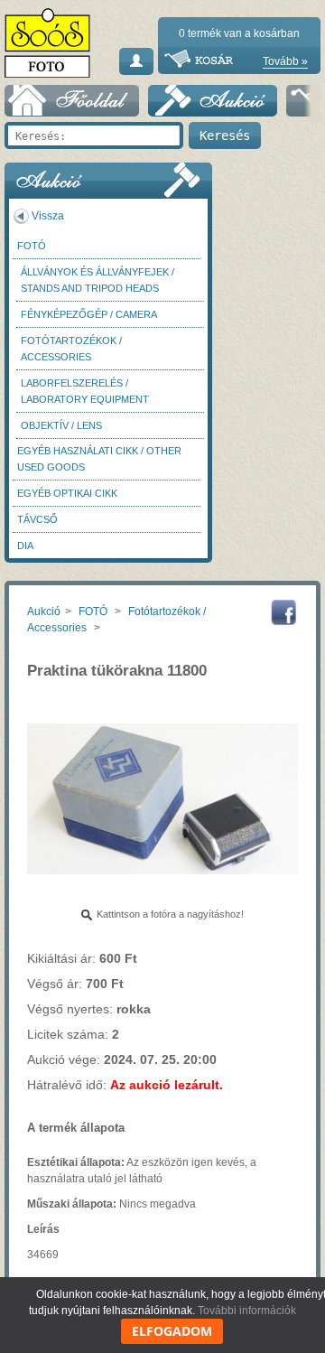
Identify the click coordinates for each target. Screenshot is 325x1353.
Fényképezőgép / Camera (89, 314)
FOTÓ (31, 245)
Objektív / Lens (61, 425)
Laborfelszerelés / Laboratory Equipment (85, 391)
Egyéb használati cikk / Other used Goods (99, 458)
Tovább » (285, 61)
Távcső (37, 519)
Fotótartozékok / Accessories (71, 348)
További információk (247, 1310)
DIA (25, 545)
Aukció (43, 611)
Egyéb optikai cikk (67, 493)
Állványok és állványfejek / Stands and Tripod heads (97, 280)
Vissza (48, 216)
